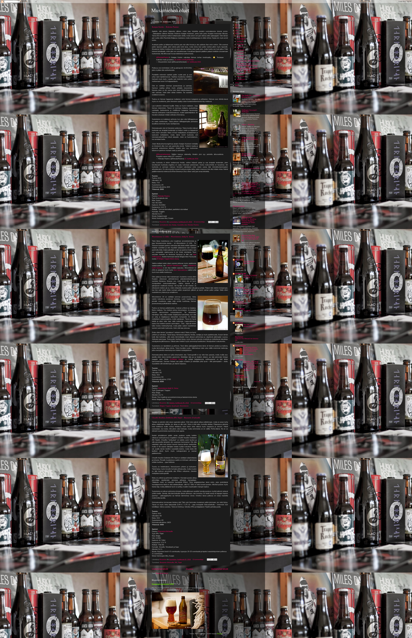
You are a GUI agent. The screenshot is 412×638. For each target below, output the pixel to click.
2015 (237, 83)
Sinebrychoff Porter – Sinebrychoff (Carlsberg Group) (250, 139)
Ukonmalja (239, 359)
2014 (237, 85)
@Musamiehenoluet (163, 154)
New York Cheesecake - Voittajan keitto (250, 325)
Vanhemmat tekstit (219, 569)
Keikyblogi (239, 323)
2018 (237, 28)
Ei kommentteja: (199, 222)
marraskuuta (241, 38)
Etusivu (189, 569)
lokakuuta (240, 41)
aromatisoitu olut (165, 225)
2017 (237, 30)
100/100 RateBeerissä (174, 265)
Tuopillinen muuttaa (241, 303)
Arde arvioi (239, 259)
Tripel (180, 562)
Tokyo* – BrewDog (248, 124)
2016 (237, 33)
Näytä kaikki (257, 381)
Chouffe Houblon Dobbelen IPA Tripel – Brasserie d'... (247, 69)
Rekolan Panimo (164, 196)
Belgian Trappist (165, 406)
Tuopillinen (239, 302)
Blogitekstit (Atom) (162, 573)
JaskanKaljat (240, 309)
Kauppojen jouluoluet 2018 (251, 168)
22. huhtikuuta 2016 (194, 62)
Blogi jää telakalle (239, 206)
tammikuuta (241, 79)
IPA (176, 562)
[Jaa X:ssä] (213, 222)
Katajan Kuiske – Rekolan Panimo (165, 27)
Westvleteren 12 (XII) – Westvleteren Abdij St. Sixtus (173, 236)
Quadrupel (175, 406)
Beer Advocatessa (180, 270)
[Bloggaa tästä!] (211, 222)
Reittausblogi (240, 288)
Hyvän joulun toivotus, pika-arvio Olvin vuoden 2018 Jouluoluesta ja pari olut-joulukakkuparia (250, 351)
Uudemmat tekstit (160, 569)
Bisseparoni (239, 375)
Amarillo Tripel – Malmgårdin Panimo (248, 154)
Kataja (174, 225)
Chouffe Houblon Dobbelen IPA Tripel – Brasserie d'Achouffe (176, 417)
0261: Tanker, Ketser (241, 377)
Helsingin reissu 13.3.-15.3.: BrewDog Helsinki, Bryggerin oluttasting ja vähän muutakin (249, 221)
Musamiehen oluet (170, 10)
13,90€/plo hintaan (176, 359)
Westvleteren (184, 406)
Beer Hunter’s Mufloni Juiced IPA (250, 276)
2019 (237, 25)
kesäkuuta (240, 53)
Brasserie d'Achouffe (165, 531)
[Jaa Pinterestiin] (217, 222)
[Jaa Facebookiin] (215, 222)
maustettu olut (182, 225)
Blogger (219, 633)
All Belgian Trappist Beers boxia (168, 259)
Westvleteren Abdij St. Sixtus (168, 388)
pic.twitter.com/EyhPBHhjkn (184, 60)
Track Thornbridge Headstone (249, 262)
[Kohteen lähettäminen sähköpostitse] (209, 222)
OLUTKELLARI (240, 274)
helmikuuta (241, 76)
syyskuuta (240, 44)
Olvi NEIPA (246, 310)
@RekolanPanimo (162, 57)
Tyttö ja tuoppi (240, 345)
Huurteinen (239, 337)
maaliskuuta (241, 73)
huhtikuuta (240, 58)
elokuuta (240, 47)
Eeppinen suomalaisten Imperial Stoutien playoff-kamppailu (250, 291)
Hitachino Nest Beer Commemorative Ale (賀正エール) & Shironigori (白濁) (250, 238)
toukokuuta (241, 55)
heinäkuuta (241, 50)
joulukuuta (240, 36)
